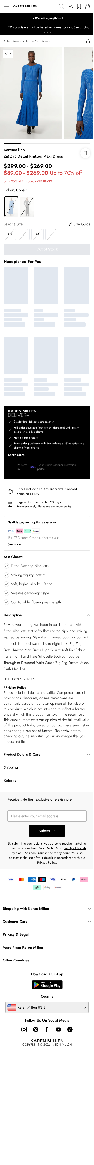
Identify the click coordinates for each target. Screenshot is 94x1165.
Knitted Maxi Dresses (38, 41)
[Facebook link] (47, 1029)
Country (47, 996)
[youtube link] (58, 1029)
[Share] (88, 41)
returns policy (63, 507)
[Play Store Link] (47, 984)
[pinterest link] (35, 1029)
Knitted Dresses (12, 41)
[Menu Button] (6, 6)
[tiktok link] (70, 1029)
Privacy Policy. (47, 862)
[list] (47, 18)
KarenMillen (14, 150)
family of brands (75, 848)
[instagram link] (24, 1029)
